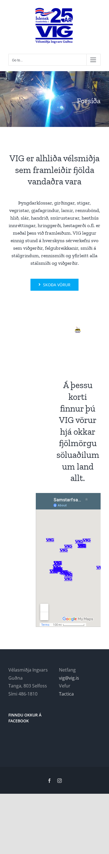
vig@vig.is (69, 678)
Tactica (66, 694)
